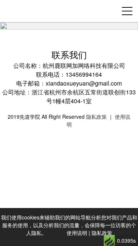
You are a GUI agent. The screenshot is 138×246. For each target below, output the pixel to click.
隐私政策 (96, 116)
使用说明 (77, 232)
